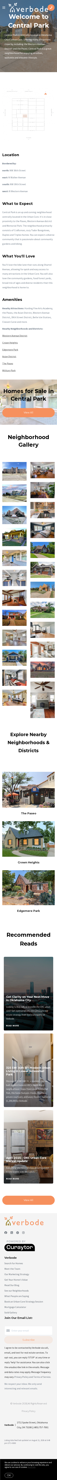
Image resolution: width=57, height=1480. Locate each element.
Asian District (9, 356)
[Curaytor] (19, 1250)
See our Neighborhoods (16, 1290)
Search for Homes (13, 1263)
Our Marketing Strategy (16, 1274)
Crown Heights (10, 342)
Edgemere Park (10, 349)
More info (32, 1467)
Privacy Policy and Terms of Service (32, 1376)
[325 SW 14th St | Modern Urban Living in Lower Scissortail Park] (28, 1047)
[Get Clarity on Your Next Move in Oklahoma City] (28, 973)
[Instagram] (23, 1232)
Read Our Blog (11, 1285)
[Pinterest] (17, 1232)
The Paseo (7, 363)
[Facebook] (5, 1232)
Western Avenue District (14, 335)
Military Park (9, 370)
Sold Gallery (10, 1312)
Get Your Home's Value (16, 1279)
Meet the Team (12, 1268)
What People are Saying (16, 1296)
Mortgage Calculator (15, 1307)
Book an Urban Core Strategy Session (23, 1301)
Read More (12, 1026)
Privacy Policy (28, 1411)
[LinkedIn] (11, 1232)
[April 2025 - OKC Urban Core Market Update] (28, 1130)
